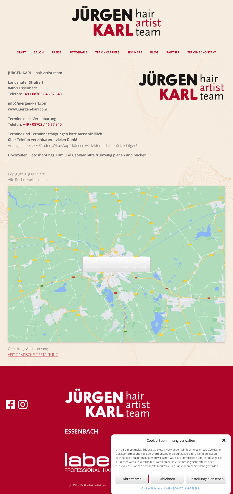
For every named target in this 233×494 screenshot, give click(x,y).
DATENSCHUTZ (173, 488)
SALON (39, 52)
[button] (224, 440)
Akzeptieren (132, 478)
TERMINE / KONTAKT (201, 52)
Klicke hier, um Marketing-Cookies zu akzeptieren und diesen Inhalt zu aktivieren (116, 264)
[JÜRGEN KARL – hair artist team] (116, 21)
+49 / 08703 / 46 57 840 (42, 93)
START (21, 52)
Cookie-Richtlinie (151, 488)
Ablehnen (167, 478)
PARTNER (172, 52)
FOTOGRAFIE (78, 52)
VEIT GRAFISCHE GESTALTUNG (33, 354)
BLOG (154, 52)
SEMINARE (134, 52)
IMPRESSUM (192, 488)
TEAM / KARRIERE (107, 52)
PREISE (56, 52)
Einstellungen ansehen (206, 478)
